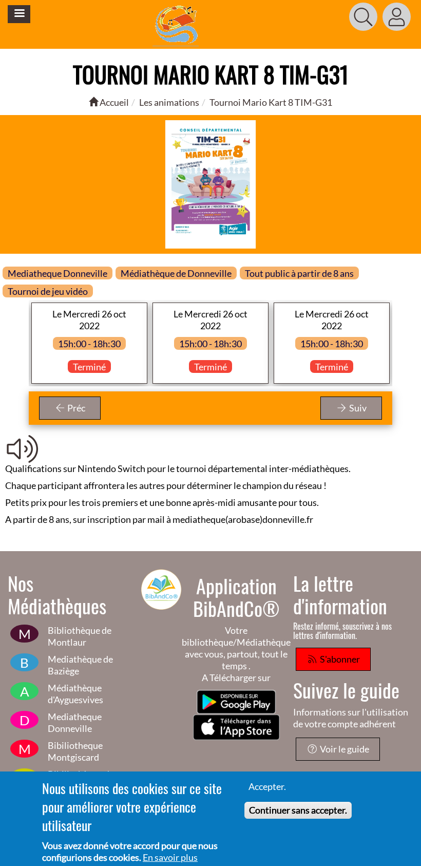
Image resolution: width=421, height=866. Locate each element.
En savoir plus (170, 857)
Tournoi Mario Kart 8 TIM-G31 (270, 102)
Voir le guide (343, 749)
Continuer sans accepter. (298, 810)
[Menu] (19, 14)
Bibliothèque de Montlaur (79, 636)
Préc (75, 407)
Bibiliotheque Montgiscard (75, 751)
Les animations (169, 102)
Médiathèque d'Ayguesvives (75, 693)
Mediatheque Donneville (75, 722)
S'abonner (339, 659)
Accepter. (267, 786)
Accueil (113, 102)
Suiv (357, 407)
